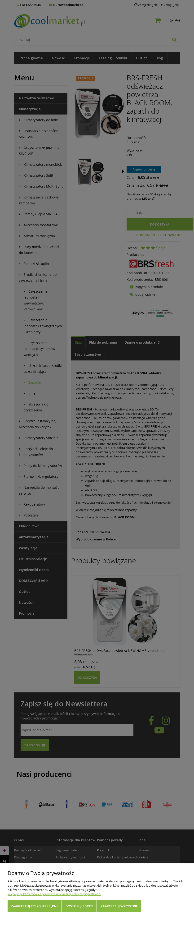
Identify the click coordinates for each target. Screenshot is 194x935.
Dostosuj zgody (79, 906)
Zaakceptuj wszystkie (119, 906)
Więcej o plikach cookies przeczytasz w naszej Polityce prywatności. (54, 894)
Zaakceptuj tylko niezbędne (34, 906)
